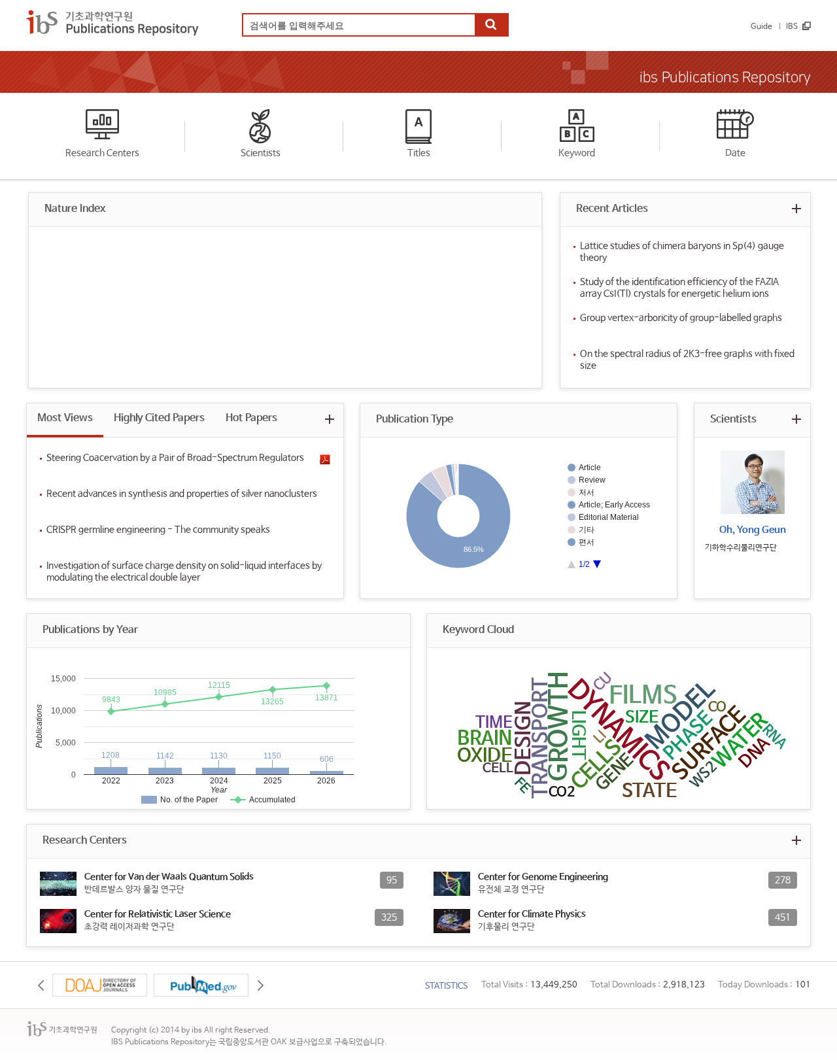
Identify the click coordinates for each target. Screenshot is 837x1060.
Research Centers (102, 153)
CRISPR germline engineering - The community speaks (158, 529)
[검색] (491, 25)
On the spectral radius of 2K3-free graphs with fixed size (687, 360)
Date (735, 153)
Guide (761, 26)
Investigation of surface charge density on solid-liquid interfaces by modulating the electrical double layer (184, 571)
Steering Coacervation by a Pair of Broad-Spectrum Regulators (175, 458)
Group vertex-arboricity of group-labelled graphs (681, 318)
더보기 (796, 208)
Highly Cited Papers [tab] (159, 418)
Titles (418, 153)
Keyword (576, 153)
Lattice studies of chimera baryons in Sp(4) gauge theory (682, 252)
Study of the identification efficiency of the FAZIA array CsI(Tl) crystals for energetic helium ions (679, 288)
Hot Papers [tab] (251, 418)
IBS (792, 26)
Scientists (261, 153)
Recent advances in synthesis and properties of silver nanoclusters (181, 493)
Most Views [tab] (65, 418)
